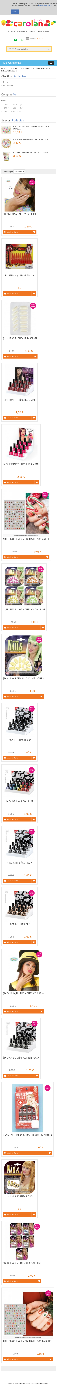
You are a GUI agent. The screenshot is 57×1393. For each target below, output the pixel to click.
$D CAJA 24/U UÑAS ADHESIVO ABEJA (23, 993)
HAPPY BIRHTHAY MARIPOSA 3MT (28, 159)
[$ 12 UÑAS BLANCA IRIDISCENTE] (20, 318)
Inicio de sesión (43, 31)
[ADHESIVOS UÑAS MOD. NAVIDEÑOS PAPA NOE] (28, 1314)
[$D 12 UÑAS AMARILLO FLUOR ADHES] (23, 655)
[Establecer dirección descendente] (26, 171)
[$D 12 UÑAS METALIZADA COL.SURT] (22, 1241)
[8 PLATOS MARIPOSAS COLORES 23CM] (6, 136)
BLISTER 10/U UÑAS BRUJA (19, 275)
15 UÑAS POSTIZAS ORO (19, 1196)
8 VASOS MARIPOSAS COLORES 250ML (30, 145)
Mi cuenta (11, 31)
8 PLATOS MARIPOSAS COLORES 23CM (31, 132)
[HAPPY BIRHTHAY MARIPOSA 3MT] (6, 162)
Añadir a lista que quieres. (34, 232)
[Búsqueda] (48, 49)
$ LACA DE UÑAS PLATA (19, 862)
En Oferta (6, 85)
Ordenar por (8, 171)
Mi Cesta (32, 31)
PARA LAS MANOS (8, 71)
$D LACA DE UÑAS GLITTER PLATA (21, 1057)
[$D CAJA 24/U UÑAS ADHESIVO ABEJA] (23, 970)
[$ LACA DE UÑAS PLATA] (19, 843)
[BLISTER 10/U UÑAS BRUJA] (19, 256)
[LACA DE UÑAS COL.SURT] (19, 782)
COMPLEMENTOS (42, 68)
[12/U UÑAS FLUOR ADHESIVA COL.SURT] (24, 586)
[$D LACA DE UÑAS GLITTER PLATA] (21, 1037)
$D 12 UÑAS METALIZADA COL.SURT (22, 1263)
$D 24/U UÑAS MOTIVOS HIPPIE (19, 214)
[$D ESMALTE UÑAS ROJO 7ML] (19, 380)
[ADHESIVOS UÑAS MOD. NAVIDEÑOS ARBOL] (26, 513)
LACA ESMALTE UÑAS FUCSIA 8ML (21, 464)
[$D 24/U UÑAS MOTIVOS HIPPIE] (19, 195)
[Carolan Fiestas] (28, 22)
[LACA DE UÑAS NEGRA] (19, 720)
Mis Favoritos (22, 31)
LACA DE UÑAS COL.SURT (19, 801)
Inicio (3, 68)
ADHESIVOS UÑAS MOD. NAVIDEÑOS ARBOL (26, 539)
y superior (11, 111)
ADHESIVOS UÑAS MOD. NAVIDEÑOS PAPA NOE (28, 1341)
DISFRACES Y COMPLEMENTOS (20, 68)
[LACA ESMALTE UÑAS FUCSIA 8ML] (21, 444)
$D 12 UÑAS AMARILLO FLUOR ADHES (23, 678)
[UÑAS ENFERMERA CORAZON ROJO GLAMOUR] (27, 1108)
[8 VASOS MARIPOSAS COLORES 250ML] (6, 149)
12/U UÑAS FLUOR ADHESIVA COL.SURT (24, 609)
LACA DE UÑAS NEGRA (19, 739)
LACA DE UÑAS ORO (19, 924)
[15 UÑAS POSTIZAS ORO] (19, 1177)
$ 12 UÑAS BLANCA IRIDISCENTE (20, 338)
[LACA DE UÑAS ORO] (19, 905)
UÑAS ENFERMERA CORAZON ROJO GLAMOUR (27, 1135)
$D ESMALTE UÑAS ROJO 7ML (19, 399)
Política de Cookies (45, 6)
